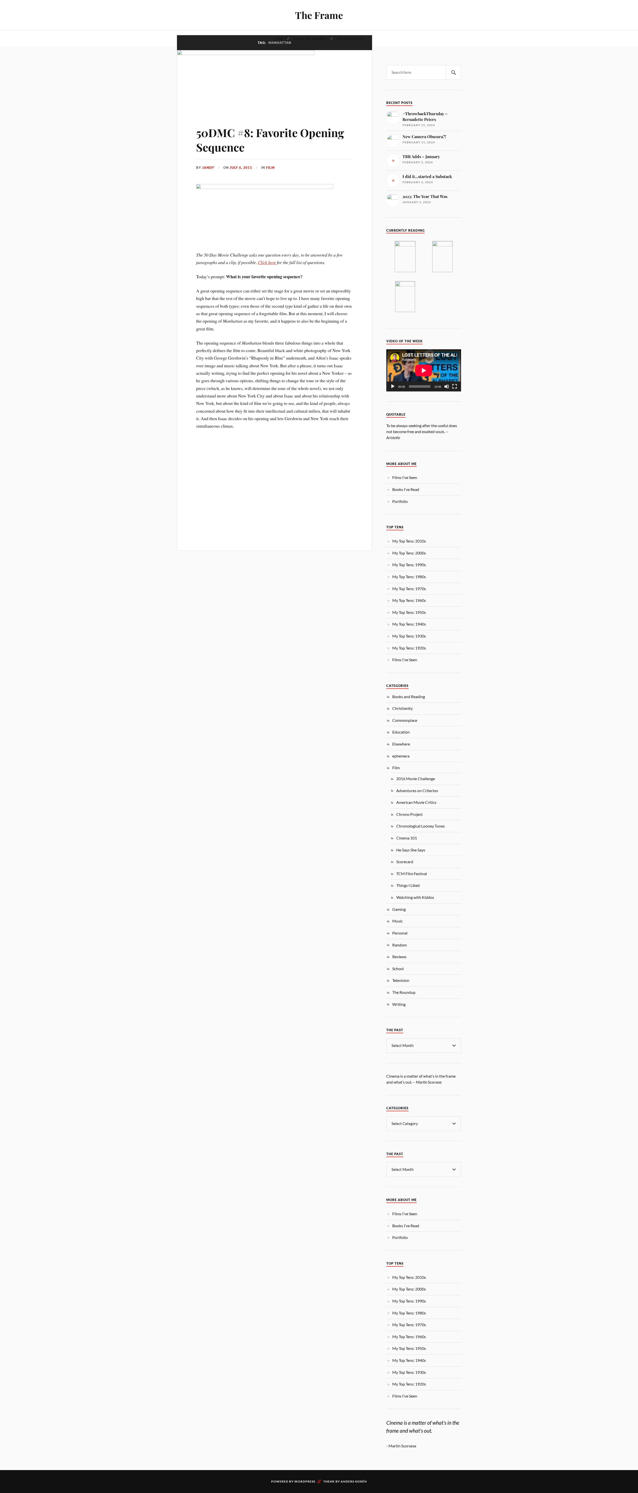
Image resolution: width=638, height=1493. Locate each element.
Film (279, 38)
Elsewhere (401, 744)
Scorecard (404, 861)
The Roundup (403, 992)
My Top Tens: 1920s (409, 648)
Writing (398, 1004)
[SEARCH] (453, 72)
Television (400, 980)
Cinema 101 (406, 838)
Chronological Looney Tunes (420, 826)
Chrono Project (350, 38)
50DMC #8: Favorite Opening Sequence (270, 139)
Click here (267, 262)
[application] (423, 370)
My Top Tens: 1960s (409, 600)
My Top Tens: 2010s (409, 541)
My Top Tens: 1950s (409, 612)
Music (397, 921)
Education (401, 732)
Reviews (399, 956)
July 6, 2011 (241, 168)
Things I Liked (408, 885)
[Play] (392, 386)
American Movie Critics (416, 802)
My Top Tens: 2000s (409, 553)
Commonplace (404, 720)
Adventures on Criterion (417, 790)
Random (399, 944)
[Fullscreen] (454, 386)
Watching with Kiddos (415, 897)
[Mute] (446, 386)
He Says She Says (410, 849)
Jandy (208, 168)
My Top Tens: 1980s (409, 576)
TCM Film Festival (411, 873)
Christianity (402, 708)
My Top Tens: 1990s (409, 564)
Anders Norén (354, 1481)
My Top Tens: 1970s (409, 588)
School (398, 968)
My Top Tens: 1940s (409, 624)
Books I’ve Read (405, 489)
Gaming (399, 909)
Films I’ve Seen (404, 477)
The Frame (319, 15)
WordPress (304, 1481)
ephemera (400, 755)
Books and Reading (310, 38)
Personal (399, 933)
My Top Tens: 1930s (409, 636)
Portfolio (400, 501)
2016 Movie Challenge (415, 778)
